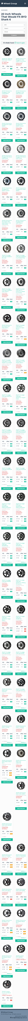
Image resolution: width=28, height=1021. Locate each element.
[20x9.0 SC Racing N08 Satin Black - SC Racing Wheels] (7, 51)
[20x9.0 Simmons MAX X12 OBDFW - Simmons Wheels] (21, 753)
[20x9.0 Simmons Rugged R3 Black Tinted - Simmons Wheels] (7, 181)
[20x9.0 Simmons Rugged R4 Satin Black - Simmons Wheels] (7, 116)
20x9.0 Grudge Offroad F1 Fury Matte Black (20, 361)
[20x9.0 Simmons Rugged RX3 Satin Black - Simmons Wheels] (21, 213)
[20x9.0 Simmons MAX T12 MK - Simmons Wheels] (7, 719)
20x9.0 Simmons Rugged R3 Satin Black (21, 189)
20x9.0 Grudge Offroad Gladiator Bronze (7, 257)
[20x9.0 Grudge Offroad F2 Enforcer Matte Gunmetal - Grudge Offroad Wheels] (21, 282)
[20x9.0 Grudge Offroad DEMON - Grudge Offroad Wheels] (7, 461)
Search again (20, 43)
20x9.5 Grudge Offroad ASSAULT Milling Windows (21, 582)
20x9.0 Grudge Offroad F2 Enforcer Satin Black (20, 327)
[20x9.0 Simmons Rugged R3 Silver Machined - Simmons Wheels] (21, 148)
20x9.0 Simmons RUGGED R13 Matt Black (7, 326)
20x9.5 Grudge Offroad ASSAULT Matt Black (6, 618)
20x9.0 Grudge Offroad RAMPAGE (6, 544)
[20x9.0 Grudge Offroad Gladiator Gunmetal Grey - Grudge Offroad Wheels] (21, 248)
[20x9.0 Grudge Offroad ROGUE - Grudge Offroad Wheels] (21, 682)
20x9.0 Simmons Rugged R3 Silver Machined (21, 157)
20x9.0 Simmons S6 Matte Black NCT (21, 922)
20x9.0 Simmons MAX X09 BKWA (7, 824)
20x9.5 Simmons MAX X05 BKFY (7, 889)
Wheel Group (10, 3)
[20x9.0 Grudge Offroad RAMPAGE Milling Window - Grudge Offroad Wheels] (7, 497)
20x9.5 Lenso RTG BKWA (20, 956)
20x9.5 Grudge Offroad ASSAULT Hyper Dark (20, 397)
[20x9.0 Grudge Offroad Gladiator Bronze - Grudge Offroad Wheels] (7, 248)
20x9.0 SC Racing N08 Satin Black (7, 59)
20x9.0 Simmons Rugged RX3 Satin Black (21, 222)
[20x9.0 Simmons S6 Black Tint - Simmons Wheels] (7, 913)
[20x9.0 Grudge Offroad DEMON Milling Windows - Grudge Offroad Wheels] (7, 423)
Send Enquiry (7, 74)
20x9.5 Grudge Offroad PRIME (6, 580)
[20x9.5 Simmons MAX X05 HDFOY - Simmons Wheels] (7, 682)
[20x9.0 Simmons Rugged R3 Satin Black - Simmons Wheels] (21, 181)
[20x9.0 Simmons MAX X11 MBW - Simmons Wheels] (7, 848)
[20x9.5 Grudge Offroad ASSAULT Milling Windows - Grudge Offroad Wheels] (21, 573)
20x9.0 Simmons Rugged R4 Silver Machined (7, 157)
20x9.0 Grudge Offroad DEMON (7, 468)
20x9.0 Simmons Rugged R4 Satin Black (7, 125)
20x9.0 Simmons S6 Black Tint (7, 921)
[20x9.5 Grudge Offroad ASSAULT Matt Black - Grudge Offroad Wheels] (7, 609)
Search (14, 35)
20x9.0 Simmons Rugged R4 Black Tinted (21, 125)
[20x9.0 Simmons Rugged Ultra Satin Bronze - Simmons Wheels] (21, 84)
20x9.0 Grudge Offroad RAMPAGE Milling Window (6, 505)
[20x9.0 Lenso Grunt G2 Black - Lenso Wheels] (7, 984)
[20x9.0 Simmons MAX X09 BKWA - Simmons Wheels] (7, 817)
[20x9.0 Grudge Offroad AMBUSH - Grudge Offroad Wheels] (21, 609)
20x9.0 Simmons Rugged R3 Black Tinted (7, 189)
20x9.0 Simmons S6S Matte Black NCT (7, 762)
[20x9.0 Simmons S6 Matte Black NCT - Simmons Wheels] (21, 913)
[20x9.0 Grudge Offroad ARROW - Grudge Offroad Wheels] (7, 388)
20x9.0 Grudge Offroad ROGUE (20, 689)
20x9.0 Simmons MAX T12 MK (7, 726)
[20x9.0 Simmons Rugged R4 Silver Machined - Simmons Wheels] (7, 148)
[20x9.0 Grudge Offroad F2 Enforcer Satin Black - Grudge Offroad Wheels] (21, 318)
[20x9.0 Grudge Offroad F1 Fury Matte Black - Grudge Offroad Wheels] (21, 353)
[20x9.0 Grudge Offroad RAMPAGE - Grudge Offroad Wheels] (7, 536)
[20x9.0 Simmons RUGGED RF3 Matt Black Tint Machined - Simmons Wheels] (7, 213)
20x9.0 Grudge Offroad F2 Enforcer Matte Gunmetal (20, 291)
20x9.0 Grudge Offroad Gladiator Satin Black (7, 290)
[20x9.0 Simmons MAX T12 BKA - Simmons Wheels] (21, 719)
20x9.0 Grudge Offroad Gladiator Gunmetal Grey (21, 257)
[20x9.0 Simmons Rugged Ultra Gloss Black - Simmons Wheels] (7, 84)
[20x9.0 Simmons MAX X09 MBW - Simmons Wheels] (21, 882)
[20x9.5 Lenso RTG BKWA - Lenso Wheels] (21, 949)
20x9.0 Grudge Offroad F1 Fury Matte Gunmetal (7, 361)
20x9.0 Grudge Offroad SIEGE (6, 652)
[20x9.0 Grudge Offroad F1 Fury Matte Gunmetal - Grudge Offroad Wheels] (7, 353)
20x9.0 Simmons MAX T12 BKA (21, 726)
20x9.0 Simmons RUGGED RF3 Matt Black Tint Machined (7, 222)
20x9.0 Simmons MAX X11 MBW (7, 855)
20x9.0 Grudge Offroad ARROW (7, 395)
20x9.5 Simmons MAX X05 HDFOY (7, 690)
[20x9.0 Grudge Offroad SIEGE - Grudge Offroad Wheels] (7, 645)
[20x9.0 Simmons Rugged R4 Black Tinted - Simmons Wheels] (21, 116)
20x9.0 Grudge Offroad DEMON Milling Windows (7, 431)
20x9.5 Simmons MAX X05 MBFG (21, 793)
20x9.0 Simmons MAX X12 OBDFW (21, 762)
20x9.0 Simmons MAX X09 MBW (21, 889)
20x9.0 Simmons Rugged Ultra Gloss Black (7, 92)
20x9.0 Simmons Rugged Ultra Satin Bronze (21, 92)
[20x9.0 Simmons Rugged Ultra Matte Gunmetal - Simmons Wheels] (21, 51)
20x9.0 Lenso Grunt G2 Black (6, 992)
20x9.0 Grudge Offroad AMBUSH (20, 618)
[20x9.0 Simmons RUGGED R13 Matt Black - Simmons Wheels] (7, 318)
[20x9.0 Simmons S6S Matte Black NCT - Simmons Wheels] (7, 753)
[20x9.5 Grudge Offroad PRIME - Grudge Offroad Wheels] (7, 573)
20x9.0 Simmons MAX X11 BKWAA (21, 855)
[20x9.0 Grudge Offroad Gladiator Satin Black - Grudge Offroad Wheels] (7, 282)
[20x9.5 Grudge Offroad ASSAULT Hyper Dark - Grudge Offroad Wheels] (21, 388)
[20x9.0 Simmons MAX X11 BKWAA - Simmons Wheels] (21, 848)
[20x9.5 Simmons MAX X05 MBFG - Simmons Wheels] (21, 785)
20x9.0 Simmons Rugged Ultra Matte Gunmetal (21, 60)
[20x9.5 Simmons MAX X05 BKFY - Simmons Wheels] (7, 882)
